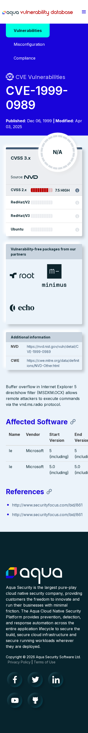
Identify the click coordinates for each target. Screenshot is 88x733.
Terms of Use (44, 662)
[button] (84, 12)
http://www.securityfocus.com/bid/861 (47, 505)
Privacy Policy (19, 662)
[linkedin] (57, 681)
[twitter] (36, 681)
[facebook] (16, 681)
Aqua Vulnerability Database (37, 13)
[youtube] (16, 701)
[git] (36, 701)
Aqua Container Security (34, 575)
